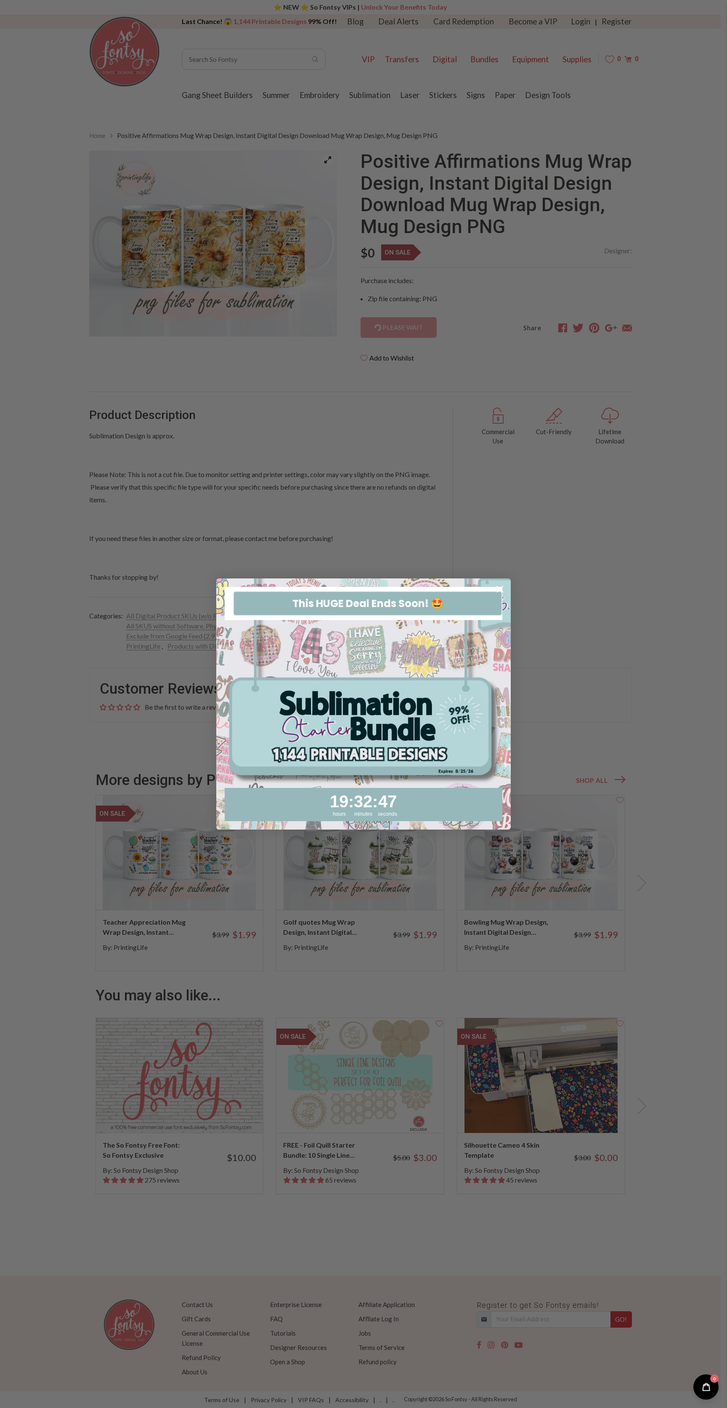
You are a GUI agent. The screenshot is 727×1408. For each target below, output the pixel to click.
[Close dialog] (500, 589)
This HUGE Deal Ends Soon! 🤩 (367, 603)
